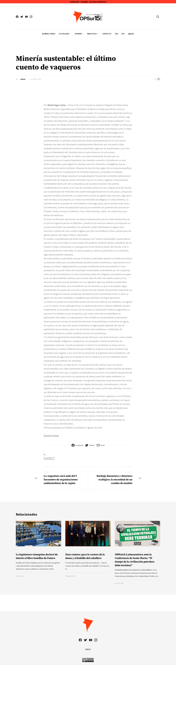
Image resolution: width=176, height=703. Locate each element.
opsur (22, 79)
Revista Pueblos (51, 435)
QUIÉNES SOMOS (48, 34)
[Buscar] (157, 16)
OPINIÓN (78, 34)
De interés (49, 458)
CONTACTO (106, 34)
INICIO (88, 649)
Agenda (131, 34)
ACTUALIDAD (64, 34)
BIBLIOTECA (92, 34)
